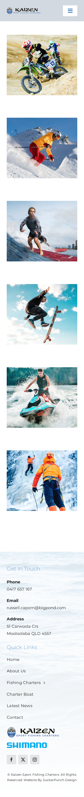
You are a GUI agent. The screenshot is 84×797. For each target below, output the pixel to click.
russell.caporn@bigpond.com (36, 607)
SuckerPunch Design (60, 780)
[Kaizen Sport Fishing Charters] (24, 7)
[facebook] (11, 759)
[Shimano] (27, 744)
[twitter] (23, 759)
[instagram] (34, 759)
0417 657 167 (19, 589)
